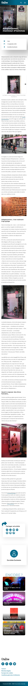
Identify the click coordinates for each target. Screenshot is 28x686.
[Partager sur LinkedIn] (17, 530)
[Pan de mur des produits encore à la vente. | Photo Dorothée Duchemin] (14, 206)
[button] (2, 84)
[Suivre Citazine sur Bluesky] (14, 664)
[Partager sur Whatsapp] (10, 530)
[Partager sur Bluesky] (14, 530)
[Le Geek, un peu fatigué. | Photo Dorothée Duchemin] (14, 301)
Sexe (8, 41)
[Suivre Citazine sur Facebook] (2, 664)
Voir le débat (10, 503)
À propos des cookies (7, 673)
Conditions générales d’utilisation (10, 675)
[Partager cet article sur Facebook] (7, 530)
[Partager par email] (10, 533)
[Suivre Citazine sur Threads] (10, 664)
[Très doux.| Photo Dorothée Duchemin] (14, 440)
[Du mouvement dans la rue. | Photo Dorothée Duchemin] (14, 144)
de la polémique (11, 493)
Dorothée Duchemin (12, 47)
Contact (3, 668)
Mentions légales (6, 670)
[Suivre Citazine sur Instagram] (6, 664)
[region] (14, 84)
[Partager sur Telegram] (7, 533)
